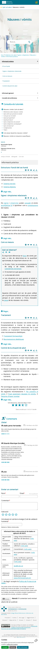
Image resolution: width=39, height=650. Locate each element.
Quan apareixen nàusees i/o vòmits (22, 394)
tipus (24, 256)
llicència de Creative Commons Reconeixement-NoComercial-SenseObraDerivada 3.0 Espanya (19, 627)
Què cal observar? (9, 126)
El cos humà (6, 66)
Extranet (4, 620)
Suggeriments (30, 617)
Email (29, 493)
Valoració (4, 512)
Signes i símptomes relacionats (12, 71)
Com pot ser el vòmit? (10, 116)
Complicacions (8, 128)
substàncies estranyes (13, 269)
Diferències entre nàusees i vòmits (13, 112)
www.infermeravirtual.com (22, 578)
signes (6, 203)
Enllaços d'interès (5, 156)
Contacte (28, 620)
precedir (28, 203)
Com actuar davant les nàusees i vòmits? (16, 133)
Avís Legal (21, 617)
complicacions (33, 205)
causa (6, 300)
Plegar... (5, 311)
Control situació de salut (10, 86)
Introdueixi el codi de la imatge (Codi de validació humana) (19, 520)
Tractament (6, 81)
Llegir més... (6, 192)
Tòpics (5, 130)
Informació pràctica (12, 56)
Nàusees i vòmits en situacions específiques (17, 136)
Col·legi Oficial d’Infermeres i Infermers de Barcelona (17, 613)
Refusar (12, 647)
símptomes (14, 203)
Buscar (35, 620)
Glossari (21, 620)
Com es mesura (7, 76)
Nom (3, 493)
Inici (2, 55)
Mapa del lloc (12, 620)
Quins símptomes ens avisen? (12, 122)
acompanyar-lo (6, 205)
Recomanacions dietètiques (14, 339)
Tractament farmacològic (13, 336)
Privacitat (7, 617)
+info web (24, 546)
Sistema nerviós (9, 184)
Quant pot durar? (8, 120)
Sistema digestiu (10, 187)
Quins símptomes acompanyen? (12, 124)
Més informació (22, 647)
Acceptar (5, 647)
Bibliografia (14, 156)
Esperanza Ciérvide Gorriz (8, 148)
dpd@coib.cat (18, 566)
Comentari (5, 500)
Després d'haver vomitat (10, 396)
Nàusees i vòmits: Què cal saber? (13, 109)
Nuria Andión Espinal (6, 144)
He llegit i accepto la (18, 582)
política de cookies (12, 644)
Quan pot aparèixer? (9, 118)
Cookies (14, 617)
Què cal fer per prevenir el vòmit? (13, 114)
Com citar (21, 156)
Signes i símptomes (23, 55)
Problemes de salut (10, 55)
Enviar (6, 598)
